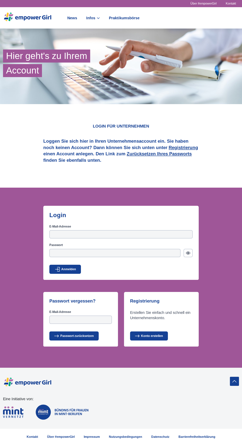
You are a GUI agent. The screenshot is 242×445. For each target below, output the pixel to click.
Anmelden (68, 269)
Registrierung (183, 147)
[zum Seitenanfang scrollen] (234, 381)
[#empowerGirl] (27, 18)
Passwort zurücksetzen (77, 335)
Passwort (56, 245)
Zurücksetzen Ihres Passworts (159, 153)
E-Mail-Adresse (60, 226)
